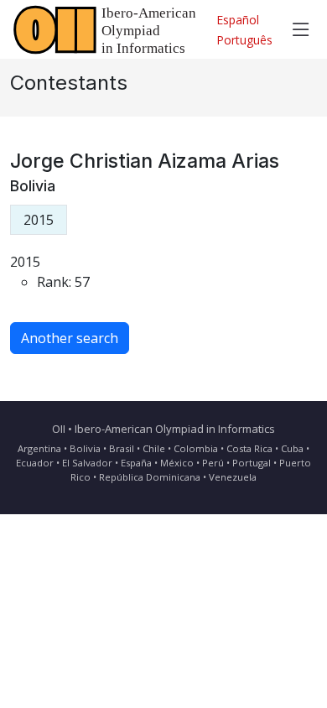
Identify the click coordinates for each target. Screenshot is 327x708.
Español (237, 20)
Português (244, 40)
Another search (69, 338)
